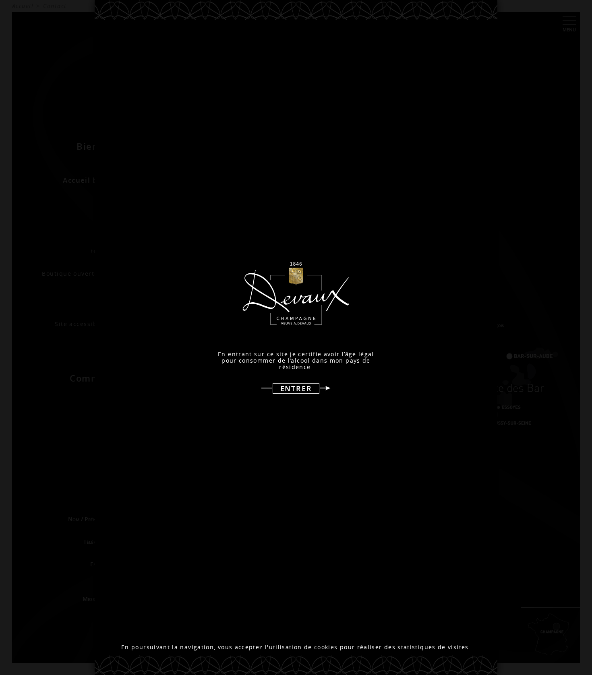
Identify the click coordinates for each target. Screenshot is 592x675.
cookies (326, 647)
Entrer (296, 388)
